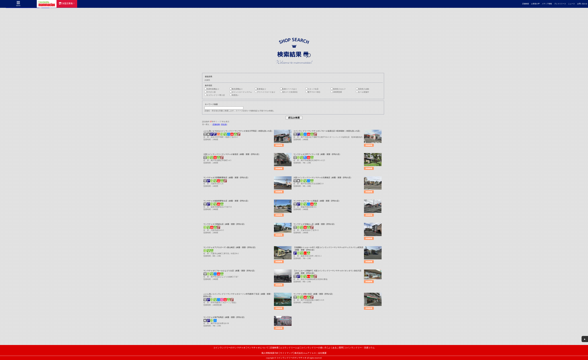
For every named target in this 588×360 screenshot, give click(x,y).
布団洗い (235, 95)
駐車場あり (261, 89)
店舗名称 (216, 124)
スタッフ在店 (312, 89)
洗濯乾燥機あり (212, 89)
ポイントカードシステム (242, 92)
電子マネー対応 (313, 92)
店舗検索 (525, 4)
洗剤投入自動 (363, 89)
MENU (18, 5)
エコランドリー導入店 (215, 95)
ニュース (571, 4)
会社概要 (322, 353)
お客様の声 (535, 4)
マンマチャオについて (257, 347)
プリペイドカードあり (266, 92)
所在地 (224, 124)
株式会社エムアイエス (305, 353)
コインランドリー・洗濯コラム (360, 347)
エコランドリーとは (289, 347)
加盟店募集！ (68, 3)
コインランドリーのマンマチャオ (229, 347)
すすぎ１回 (211, 92)
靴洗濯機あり (237, 89)
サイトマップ (286, 353)
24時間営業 (337, 92)
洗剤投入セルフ (339, 89)
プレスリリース (560, 4)
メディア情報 (547, 4)
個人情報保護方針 (270, 353)
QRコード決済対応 (290, 92)
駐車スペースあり (289, 89)
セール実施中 (363, 92)
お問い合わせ (582, 4)
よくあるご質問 (335, 347)
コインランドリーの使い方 (314, 347)
